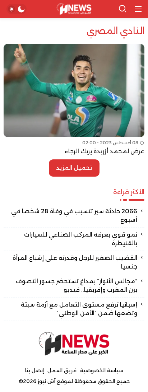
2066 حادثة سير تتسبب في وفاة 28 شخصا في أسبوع (74, 215)
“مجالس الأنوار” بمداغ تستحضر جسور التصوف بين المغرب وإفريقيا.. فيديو (76, 285)
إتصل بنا (34, 370)
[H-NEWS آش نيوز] (74, 9)
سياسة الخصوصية (101, 370)
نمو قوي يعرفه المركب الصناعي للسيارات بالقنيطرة (80, 239)
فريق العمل (62, 370)
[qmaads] (74, 344)
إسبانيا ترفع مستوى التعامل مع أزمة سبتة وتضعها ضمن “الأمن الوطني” (79, 309)
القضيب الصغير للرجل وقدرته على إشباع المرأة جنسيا (75, 262)
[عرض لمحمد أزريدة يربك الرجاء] (74, 100)
